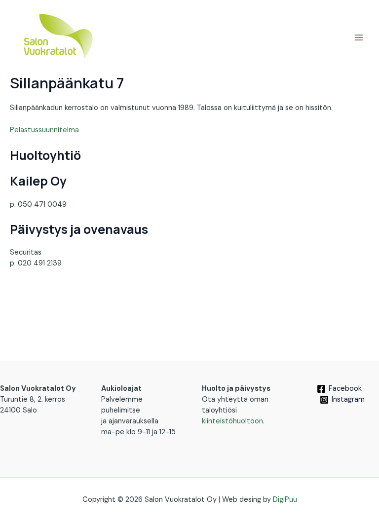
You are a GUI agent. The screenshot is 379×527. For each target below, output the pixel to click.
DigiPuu (285, 499)
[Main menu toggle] (358, 37)
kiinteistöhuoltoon (232, 421)
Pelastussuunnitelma (44, 130)
